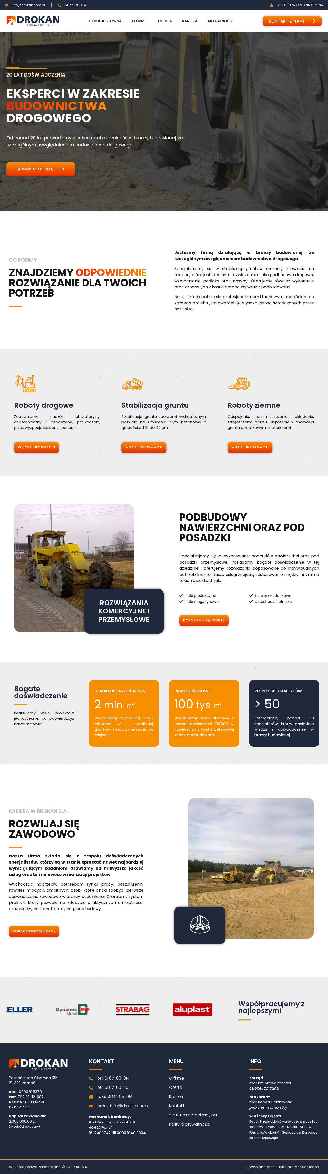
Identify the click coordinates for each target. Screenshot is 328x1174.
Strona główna (105, 21)
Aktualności (220, 21)
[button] (292, 21)
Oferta (165, 21)
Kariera (189, 21)
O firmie (140, 21)
